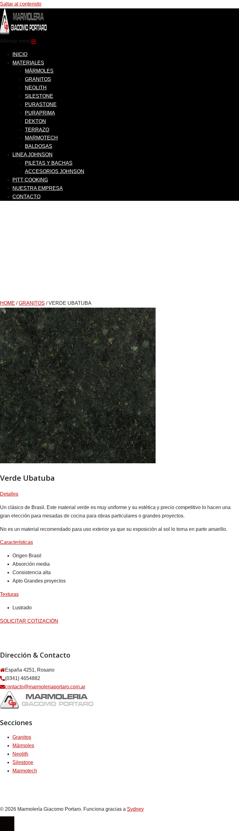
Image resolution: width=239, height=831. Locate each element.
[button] (119, 494)
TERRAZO (37, 129)
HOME (7, 303)
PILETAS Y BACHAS (49, 163)
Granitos (21, 737)
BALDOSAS (38, 146)
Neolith (20, 754)
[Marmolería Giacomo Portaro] (23, 32)
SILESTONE (39, 96)
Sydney (135, 809)
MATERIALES (28, 62)
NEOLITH (36, 87)
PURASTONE (41, 104)
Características (16, 542)
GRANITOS (38, 79)
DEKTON (35, 121)
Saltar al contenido (20, 4)
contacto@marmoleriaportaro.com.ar (45, 686)
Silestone (22, 762)
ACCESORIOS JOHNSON (54, 171)
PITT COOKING (30, 179)
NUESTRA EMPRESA (37, 188)
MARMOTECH (41, 137)
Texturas (9, 594)
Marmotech (24, 770)
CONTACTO (26, 196)
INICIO (19, 54)
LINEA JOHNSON (32, 154)
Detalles (9, 494)
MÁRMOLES (39, 70)
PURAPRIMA (40, 113)
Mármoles (23, 745)
